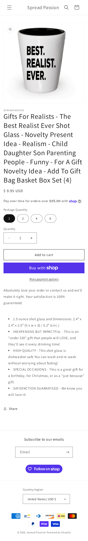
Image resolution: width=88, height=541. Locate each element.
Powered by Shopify (59, 532)
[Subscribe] (67, 452)
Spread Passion (36, 532)
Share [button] (13, 409)
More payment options (44, 279)
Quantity (9, 229)
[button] (9, 7)
